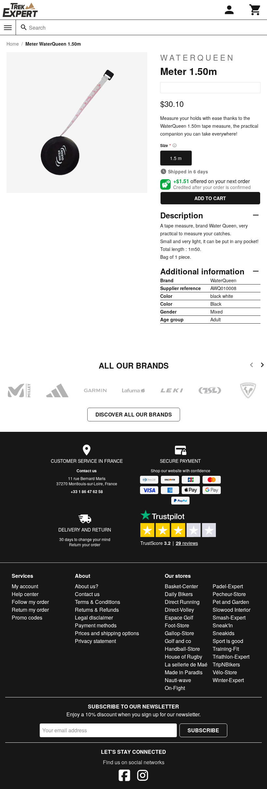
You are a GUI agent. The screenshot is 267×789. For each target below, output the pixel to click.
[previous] (251, 366)
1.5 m (176, 158)
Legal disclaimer (94, 617)
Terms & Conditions (97, 602)
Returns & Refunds (97, 609)
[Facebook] (124, 776)
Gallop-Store (179, 633)
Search (37, 27)
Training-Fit (226, 648)
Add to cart (210, 198)
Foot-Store (177, 625)
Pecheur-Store (229, 594)
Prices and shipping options (107, 633)
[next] (262, 366)
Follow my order (30, 602)
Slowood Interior (231, 609)
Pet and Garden (231, 602)
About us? (86, 586)
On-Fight (175, 688)
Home (13, 43)
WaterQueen (197, 57)
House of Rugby (183, 656)
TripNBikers (226, 664)
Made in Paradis (184, 672)
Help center (25, 594)
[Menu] (8, 28)
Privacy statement (95, 641)
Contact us (87, 470)
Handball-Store (182, 648)
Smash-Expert (229, 617)
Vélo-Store (225, 672)
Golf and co (178, 641)
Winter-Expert (228, 680)
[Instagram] (142, 776)
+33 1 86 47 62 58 (87, 491)
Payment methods (96, 625)
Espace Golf (179, 617)
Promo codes (27, 617)
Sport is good (228, 641)
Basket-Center (181, 586)
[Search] (24, 27)
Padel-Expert (228, 586)
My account (25, 586)
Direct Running (182, 602)
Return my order (30, 609)
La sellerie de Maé (186, 664)
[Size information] (174, 145)
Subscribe (203, 730)
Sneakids (223, 633)
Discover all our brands (133, 414)
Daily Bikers (179, 594)
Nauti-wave (178, 680)
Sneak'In (223, 625)
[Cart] (255, 9)
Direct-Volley (179, 609)
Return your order (84, 544)
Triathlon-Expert (231, 656)
